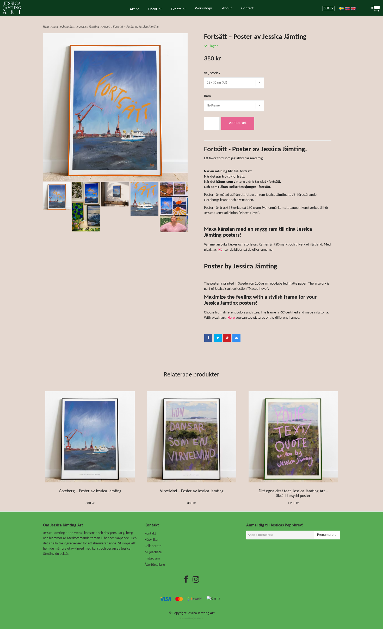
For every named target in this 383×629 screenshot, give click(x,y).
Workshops (204, 8)
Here (231, 318)
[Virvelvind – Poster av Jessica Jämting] (192, 436)
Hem (47, 26)
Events (177, 9)
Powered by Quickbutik (192, 618)
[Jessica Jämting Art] (15, 7)
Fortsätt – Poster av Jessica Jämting (136, 26)
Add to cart (237, 123)
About (227, 8)
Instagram (152, 559)
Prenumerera (327, 535)
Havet (106, 26)
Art (133, 9)
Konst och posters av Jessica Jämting (76, 26)
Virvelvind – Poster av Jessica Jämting (192, 491)
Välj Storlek (212, 73)
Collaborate (153, 546)
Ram (207, 96)
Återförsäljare (155, 565)
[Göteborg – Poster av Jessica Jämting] (90, 436)
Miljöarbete (153, 552)
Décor (153, 9)
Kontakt (150, 534)
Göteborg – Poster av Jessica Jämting (90, 491)
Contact (247, 8)
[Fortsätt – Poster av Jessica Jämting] (115, 107)
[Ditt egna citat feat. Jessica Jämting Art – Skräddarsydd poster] (293, 436)
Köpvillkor (152, 540)
